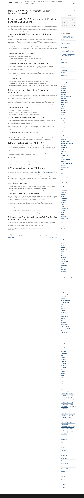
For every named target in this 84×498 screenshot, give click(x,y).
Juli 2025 (63, 474)
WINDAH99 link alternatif (44, 172)
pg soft (68, 417)
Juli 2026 (63, 442)
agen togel (71, 393)
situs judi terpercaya (65, 424)
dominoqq (71, 400)
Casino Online (64, 62)
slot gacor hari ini (65, 430)
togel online (64, 433)
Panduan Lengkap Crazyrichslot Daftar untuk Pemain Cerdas (68, 55)
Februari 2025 (64, 487)
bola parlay (70, 397)
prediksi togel (70, 420)
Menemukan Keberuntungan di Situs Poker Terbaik (67, 42)
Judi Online (63, 67)
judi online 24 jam (65, 404)
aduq (63, 391)
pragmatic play (70, 419)
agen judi (72, 391)
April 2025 (63, 482)
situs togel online (65, 428)
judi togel (70, 411)
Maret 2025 (63, 484)
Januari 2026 (64, 458)
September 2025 (65, 468)
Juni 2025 (63, 476)
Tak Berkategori (64, 75)
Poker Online (64, 70)
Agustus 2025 (64, 471)
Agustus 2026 (64, 439)
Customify (30, 495)
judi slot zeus (64, 411)
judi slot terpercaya (65, 410)
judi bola (63, 402)
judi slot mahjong (72, 406)
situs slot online (72, 426)
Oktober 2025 (64, 466)
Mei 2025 (63, 479)
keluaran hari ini (65, 413)
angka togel (64, 395)
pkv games (64, 419)
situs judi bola (64, 422)
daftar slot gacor (65, 400)
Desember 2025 (64, 460)
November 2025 (64, 463)
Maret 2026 (63, 452)
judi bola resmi (69, 402)
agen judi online (65, 393)
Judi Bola (63, 64)
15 (72, 22)
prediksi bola (64, 420)
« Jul (62, 30)
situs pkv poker (65, 426)
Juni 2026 (63, 445)
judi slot (71, 404)
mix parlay (64, 417)
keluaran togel (72, 413)
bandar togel (64, 397)
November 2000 (64, 490)
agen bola (67, 391)
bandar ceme (70, 395)
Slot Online (63, 72)
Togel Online (64, 78)
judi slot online (64, 408)
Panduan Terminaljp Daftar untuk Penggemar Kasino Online (68, 46)
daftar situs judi (72, 399)
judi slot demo (64, 406)
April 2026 (63, 450)
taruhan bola (64, 431)
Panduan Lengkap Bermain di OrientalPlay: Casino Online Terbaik (67, 38)
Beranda (10, 6)
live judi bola (71, 415)
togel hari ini (70, 431)
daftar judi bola (64, 399)
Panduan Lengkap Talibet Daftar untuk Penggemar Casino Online (68, 50)
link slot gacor (64, 415)
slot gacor (71, 428)
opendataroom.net (15, 2)
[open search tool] (69, 2)
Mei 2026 (63, 447)
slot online (71, 430)
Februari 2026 (64, 455)
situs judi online (71, 422)
